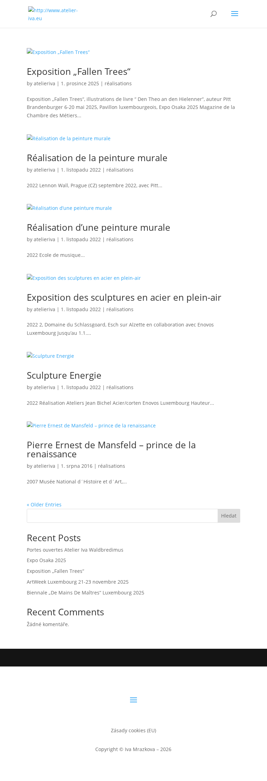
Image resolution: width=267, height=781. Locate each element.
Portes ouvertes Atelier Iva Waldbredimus (75, 549)
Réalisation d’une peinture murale (98, 227)
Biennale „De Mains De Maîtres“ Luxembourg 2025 (85, 592)
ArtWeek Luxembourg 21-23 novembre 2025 (78, 581)
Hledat (228, 515)
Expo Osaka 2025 (46, 560)
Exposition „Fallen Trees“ (78, 71)
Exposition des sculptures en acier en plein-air (124, 297)
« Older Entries (44, 504)
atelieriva (44, 83)
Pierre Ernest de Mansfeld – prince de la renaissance (111, 449)
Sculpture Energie (64, 375)
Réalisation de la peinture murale (97, 157)
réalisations (118, 83)
